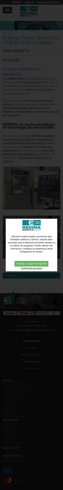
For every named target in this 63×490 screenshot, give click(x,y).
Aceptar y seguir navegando (31, 263)
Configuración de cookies (31, 268)
